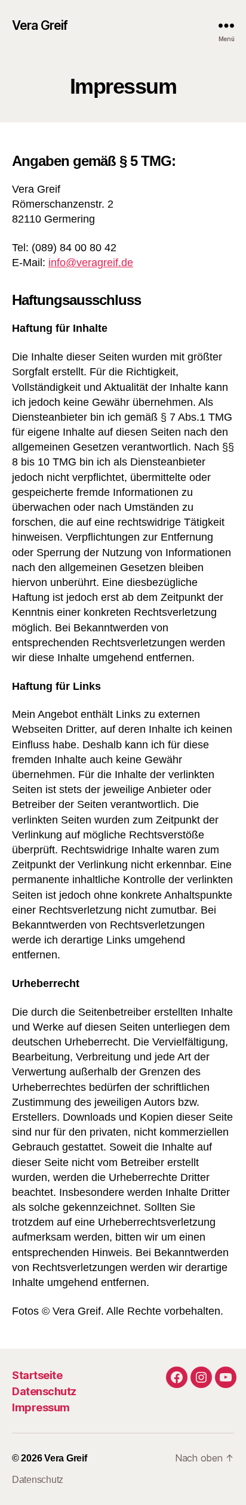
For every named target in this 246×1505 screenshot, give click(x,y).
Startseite (37, 1375)
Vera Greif (39, 25)
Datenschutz (44, 1391)
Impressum (41, 1407)
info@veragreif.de (90, 263)
